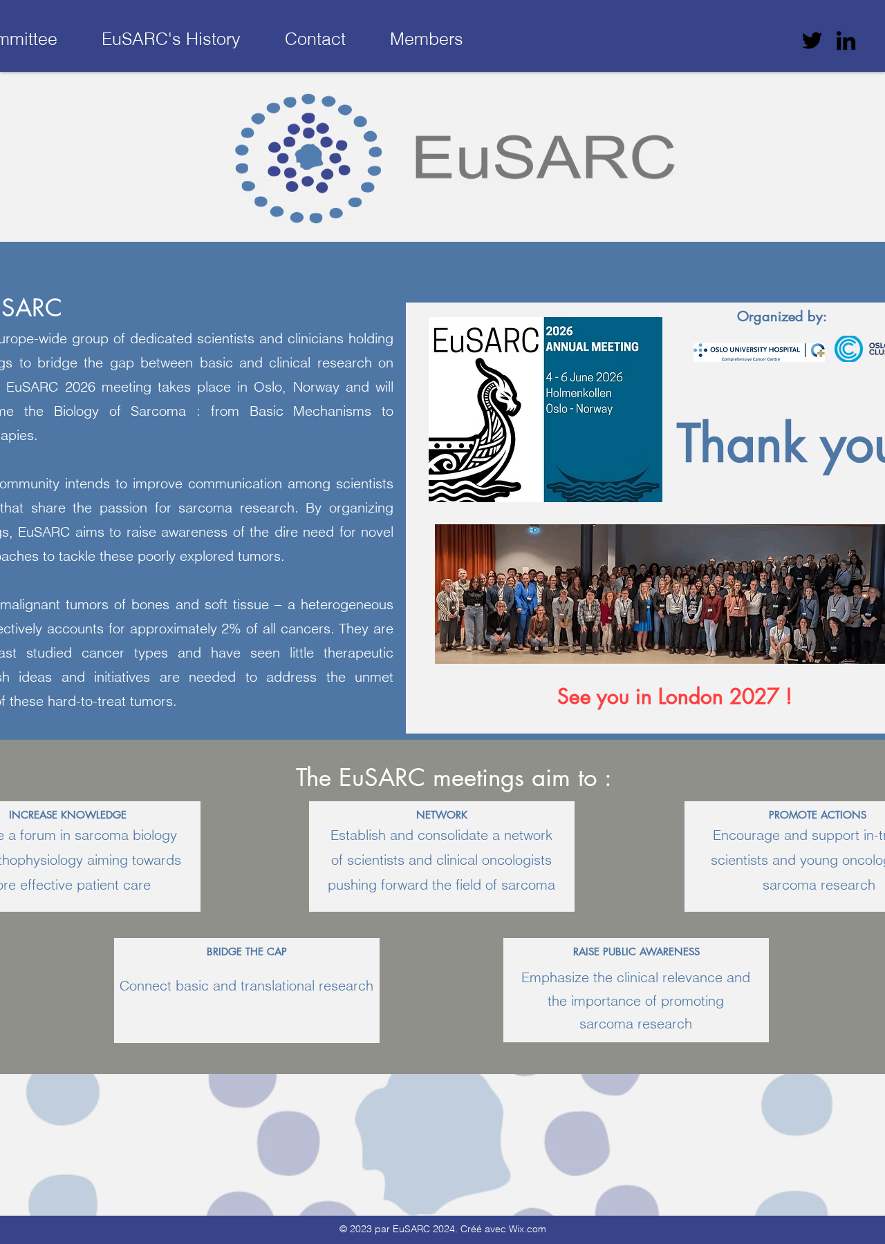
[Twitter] (812, 40)
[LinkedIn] (845, 40)
